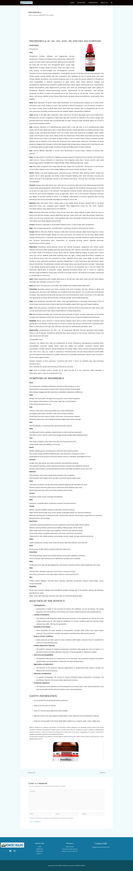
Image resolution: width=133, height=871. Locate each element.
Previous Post (30, 772)
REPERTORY (81, 3)
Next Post (103, 772)
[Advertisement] (67, 27)
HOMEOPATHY (93, 3)
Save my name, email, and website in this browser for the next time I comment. (52, 818)
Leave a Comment (33, 15)
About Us (104, 3)
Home (72, 3)
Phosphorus (34, 49)
